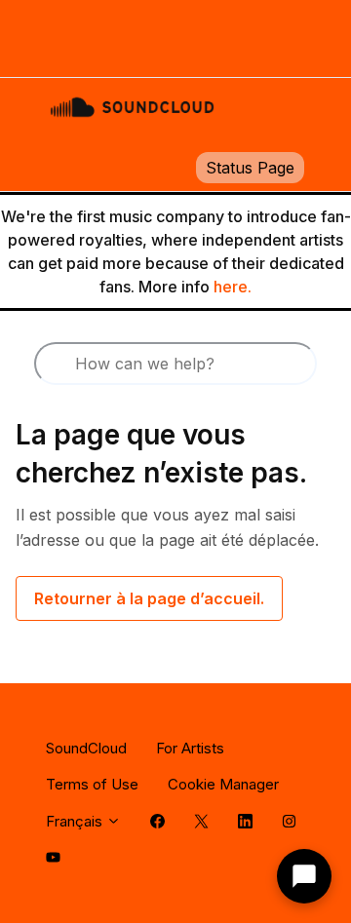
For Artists (190, 748)
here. (233, 286)
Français (76, 821)
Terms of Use (92, 784)
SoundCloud (86, 748)
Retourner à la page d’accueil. (149, 598)
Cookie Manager (223, 784)
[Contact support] (304, 876)
